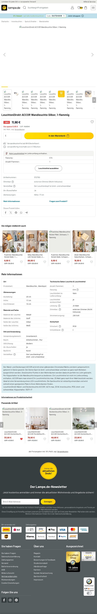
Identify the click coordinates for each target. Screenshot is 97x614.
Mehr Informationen (11, 201)
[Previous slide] (3, 100)
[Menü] (93, 578)
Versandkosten (20, 129)
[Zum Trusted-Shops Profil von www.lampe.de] (81, 562)
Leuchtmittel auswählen (48, 168)
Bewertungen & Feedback (44, 560)
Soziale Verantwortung (43, 573)
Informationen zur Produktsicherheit (16, 397)
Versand (4, 563)
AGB (3, 570)
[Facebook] (5, 212)
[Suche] (24, 7)
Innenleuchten (16, 21)
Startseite (5, 21)
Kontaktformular (48, 512)
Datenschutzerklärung (63, 514)
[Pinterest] (16, 212)
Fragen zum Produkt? (58, 201)
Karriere (37, 570)
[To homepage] (10, 8)
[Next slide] (94, 100)
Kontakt (37, 556)
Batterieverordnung (9, 566)
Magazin (37, 553)
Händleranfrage (40, 566)
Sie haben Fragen (8, 553)
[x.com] (11, 212)
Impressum (38, 579)
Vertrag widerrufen (9, 576)
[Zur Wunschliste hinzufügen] (92, 121)
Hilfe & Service (90, 1)
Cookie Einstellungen (10, 583)
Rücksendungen (8, 579)
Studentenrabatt (41, 563)
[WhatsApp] (21, 212)
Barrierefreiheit (40, 576)
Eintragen (48, 501)
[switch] (89, 593)
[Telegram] (26, 212)
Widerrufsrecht (7, 573)
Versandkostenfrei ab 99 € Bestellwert (23, 143)
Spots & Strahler (31, 21)
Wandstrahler (44, 21)
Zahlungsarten (7, 560)
